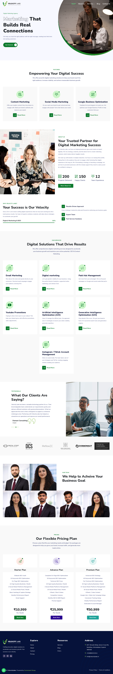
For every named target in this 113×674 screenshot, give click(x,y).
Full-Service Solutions (74, 219)
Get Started (9, 45)
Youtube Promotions (16, 312)
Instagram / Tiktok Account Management (55, 353)
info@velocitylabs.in (93, 657)
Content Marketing (20, 101)
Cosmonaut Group (29, 670)
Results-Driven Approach (75, 206)
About (32, 648)
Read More (21, 115)
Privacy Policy (93, 670)
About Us (81, 4)
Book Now (20, 617)
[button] (12, 427)
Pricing (32, 654)
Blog (98, 4)
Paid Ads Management (90, 275)
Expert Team (70, 215)
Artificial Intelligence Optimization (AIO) (52, 313)
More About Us (66, 186)
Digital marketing (50, 275)
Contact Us (106, 4)
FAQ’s (59, 651)
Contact (32, 651)
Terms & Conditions (104, 670)
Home (74, 4)
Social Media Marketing (56, 101)
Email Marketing (14, 275)
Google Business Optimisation (93, 101)
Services (90, 4)
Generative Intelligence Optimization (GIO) (90, 313)
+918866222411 (92, 653)
